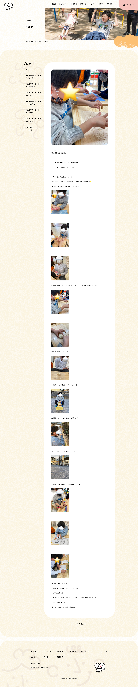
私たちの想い (63, 4)
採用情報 (109, 4)
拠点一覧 (83, 4)
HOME (53, 4)
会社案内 (100, 4)
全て (27, 69)
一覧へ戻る (79, 624)
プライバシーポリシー (87, 652)
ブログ (92, 4)
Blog (29, 20)
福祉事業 (60, 651)
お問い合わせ (130, 5)
